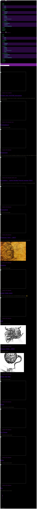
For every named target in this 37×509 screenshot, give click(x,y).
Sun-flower (3, 432)
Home (3, 3)
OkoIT (2, 404)
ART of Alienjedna (8, 149)
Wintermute (4, 152)
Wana (5, 7)
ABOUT (5, 20)
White (2, 460)
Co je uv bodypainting (8, 26)
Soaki (5, 6)
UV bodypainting (7, 23)
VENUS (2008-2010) (6, 293)
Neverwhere (4, 210)
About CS (3, 30)
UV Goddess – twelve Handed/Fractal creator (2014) (16, 180)
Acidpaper (4, 60)
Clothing (3, 10)
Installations (4, 40)
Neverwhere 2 (4, 125)
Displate (5, 13)
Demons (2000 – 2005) (7, 349)
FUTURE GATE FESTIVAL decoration (11, 95)
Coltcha (3, 27)
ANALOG (5, 16)
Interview (6, 24)
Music (3, 4)
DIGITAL (5, 17)
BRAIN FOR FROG (5, 377)
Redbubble (6, 11)
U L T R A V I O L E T (7, 50)
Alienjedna (4, 14)
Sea (1, 488)
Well (1, 321)
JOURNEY (3, 265)
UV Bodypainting (5, 21)
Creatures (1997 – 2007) (8, 237)
